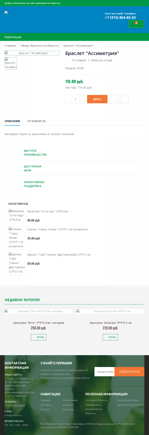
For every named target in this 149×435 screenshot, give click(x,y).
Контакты (68, 409)
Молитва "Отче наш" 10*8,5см (47, 211)
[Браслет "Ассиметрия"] (32, 53)
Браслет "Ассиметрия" (79, 45)
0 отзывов (79, 60)
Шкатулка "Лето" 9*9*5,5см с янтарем (38, 323)
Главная (10, 45)
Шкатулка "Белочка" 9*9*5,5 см (110, 323)
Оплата (45, 409)
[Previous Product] (132, 53)
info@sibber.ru (13, 415)
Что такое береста (96, 400)
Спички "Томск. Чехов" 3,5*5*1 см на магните (57, 229)
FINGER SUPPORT (69, 427)
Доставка (46, 405)
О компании (70, 400)
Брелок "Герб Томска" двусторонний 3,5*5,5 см (58, 254)
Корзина (68, 405)
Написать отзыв (101, 60)
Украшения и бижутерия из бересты (93, 409)
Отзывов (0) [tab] (36, 121)
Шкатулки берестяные (130, 405)
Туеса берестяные (128, 400)
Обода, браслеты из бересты (40, 45)
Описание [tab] (12, 121)
